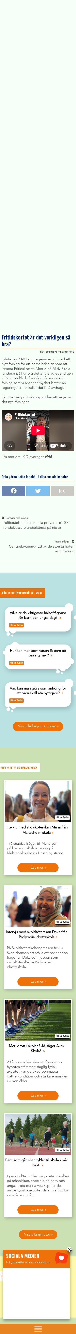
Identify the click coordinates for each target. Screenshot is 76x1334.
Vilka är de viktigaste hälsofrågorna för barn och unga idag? (38, 615)
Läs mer (37, 867)
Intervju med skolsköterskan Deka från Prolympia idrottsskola (36, 934)
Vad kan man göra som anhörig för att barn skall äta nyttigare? (38, 691)
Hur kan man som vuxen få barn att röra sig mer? (38, 653)
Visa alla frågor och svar (37, 726)
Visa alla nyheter (37, 1234)
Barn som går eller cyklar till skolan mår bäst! (36, 1162)
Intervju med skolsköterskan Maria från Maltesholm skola (36, 830)
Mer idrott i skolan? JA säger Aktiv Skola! (36, 1048)
